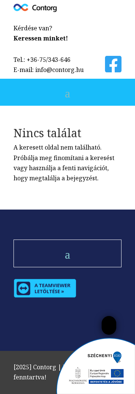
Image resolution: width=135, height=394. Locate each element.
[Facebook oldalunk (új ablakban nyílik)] (113, 69)
